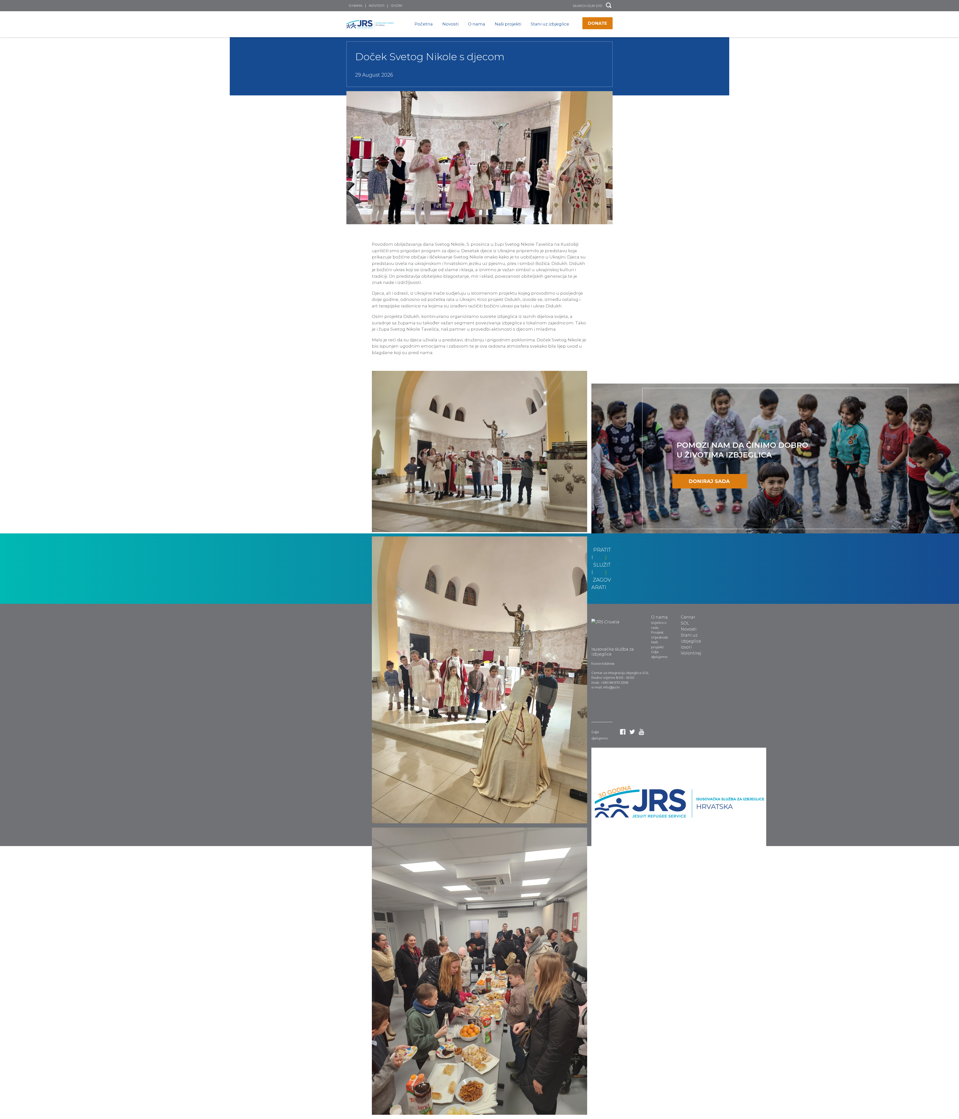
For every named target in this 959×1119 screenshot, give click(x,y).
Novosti (376, 5)
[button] (608, 5)
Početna (424, 23)
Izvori (396, 5)
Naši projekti (508, 23)
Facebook (623, 732)
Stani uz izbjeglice (550, 23)
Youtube (641, 732)
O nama (355, 5)
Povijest (657, 632)
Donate (597, 23)
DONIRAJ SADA (709, 481)
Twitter (632, 732)
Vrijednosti (659, 637)
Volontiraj (691, 653)
